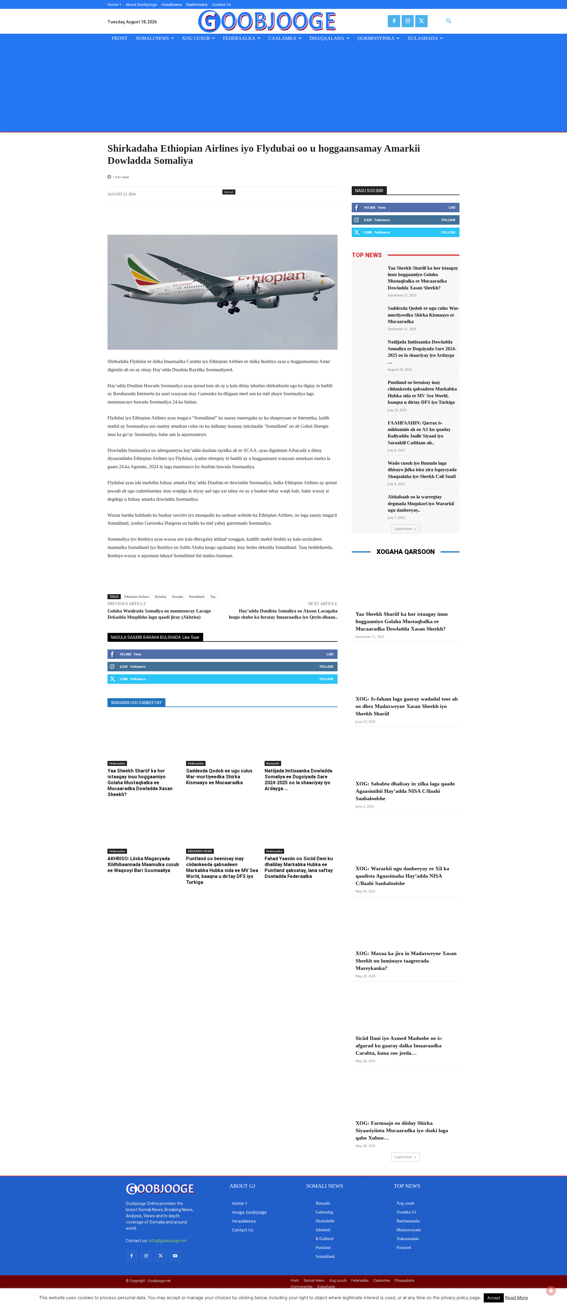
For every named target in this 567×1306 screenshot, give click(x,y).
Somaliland (196, 596)
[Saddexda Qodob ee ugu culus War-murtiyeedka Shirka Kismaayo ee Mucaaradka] (222, 740)
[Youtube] (175, 1256)
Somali (229, 192)
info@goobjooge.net (168, 1240)
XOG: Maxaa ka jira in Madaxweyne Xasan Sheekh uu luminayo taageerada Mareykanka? (406, 960)
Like (330, 654)
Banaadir (272, 763)
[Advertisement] (283, 87)
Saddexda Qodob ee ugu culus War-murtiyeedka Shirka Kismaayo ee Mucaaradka (219, 776)
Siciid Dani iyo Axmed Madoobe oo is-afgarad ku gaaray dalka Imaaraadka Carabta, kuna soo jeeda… (399, 1045)
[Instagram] (408, 21)
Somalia (177, 596)
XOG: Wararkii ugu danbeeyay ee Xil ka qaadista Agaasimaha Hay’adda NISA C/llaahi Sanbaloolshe (402, 876)
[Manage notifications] (551, 1290)
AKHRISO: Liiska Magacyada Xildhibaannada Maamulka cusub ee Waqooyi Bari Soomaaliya (143, 864)
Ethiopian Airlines (136, 596)
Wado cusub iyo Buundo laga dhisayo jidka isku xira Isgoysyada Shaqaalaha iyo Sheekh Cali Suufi (422, 470)
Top (213, 596)
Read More (516, 1297)
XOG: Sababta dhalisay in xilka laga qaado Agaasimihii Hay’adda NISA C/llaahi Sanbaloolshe (405, 791)
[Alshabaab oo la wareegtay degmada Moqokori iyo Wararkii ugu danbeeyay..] (368, 505)
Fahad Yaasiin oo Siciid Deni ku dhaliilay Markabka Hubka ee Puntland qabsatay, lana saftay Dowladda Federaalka (299, 867)
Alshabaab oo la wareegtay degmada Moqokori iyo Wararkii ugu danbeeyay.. (421, 503)
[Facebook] (394, 21)
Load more (403, 528)
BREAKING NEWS (200, 851)
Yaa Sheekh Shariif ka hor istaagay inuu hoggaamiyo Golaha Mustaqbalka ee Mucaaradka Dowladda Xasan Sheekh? (139, 782)
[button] (449, 21)
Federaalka (117, 763)
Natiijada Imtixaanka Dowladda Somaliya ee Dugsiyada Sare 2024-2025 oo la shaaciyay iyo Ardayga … (298, 779)
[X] (421, 21)
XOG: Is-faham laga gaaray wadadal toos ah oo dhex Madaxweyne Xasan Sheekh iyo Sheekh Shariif (407, 706)
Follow (326, 666)
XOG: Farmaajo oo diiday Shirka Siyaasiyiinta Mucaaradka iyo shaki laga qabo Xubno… (402, 1130)
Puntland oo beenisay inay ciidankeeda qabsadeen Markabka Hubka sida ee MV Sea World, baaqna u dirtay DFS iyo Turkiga (222, 870)
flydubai (160, 596)
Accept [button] (493, 1297)
